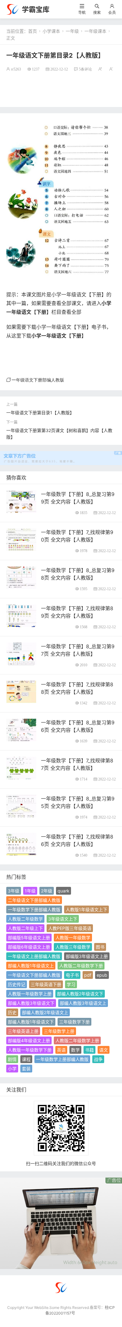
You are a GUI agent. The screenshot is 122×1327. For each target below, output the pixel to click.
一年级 (72, 31)
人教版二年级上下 (25, 928)
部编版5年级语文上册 (29, 937)
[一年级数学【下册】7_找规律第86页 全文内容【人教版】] (21, 843)
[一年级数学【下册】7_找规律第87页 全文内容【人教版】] (21, 767)
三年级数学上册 (59, 1031)
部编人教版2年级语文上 (45, 1012)
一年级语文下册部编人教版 (38, 380)
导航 (82, 12)
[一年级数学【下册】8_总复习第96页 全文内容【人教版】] (21, 729)
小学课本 (51, 31)
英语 (61, 1049)
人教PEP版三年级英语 (69, 928)
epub (102, 975)
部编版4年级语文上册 (29, 1040)
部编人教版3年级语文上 (83, 1003)
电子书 (72, 975)
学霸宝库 (35, 9)
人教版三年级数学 (72, 947)
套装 (26, 1068)
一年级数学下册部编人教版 (34, 909)
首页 (32, 31)
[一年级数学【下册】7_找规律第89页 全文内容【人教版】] (21, 615)
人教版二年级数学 (25, 918)
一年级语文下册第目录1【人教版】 (40, 412)
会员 (112, 12)
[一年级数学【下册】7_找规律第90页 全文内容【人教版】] (21, 539)
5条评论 (85, 69)
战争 (98, 1059)
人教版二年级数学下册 (81, 965)
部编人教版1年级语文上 (31, 965)
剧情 (12, 1059)
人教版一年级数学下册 (30, 1049)
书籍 (89, 1049)
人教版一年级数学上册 (30, 993)
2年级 (46, 890)
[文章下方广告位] (61, 454)
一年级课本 (95, 31)
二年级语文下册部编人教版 (34, 900)
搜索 (97, 12)
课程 (26, 1059)
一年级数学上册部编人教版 (62, 1059)
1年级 (30, 890)
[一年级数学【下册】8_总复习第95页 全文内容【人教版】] (21, 805)
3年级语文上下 (62, 918)
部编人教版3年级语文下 (31, 1003)
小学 (12, 1068)
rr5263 (16, 69)
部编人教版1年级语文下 (31, 1021)
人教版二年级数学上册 (77, 1040)
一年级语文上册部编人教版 (34, 956)
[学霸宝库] (12, 9)
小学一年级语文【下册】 (58, 336)
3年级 (13, 890)
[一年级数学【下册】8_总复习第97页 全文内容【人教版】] (21, 653)
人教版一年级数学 (72, 937)
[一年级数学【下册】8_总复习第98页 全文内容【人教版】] (21, 577)
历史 (12, 1012)
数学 (75, 1049)
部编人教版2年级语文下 (80, 993)
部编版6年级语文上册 (29, 947)
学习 (71, 984)
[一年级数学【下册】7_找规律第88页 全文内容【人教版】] (21, 691)
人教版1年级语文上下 (86, 909)
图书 (100, 947)
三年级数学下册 (74, 1021)
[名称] (61, 1223)
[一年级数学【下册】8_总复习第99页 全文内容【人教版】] (21, 501)
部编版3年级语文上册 (87, 956)
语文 (103, 1049)
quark (63, 890)
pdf (87, 975)
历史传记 (16, 984)
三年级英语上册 (23, 1031)
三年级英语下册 (46, 984)
